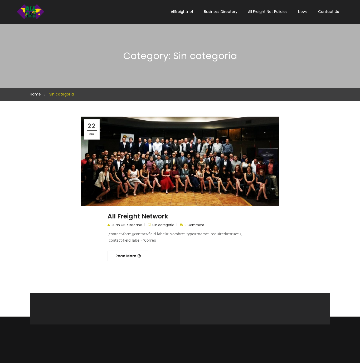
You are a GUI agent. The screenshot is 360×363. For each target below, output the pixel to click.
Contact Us (328, 11)
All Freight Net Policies (268, 11)
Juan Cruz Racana (126, 225)
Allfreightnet (182, 11)
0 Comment (194, 225)
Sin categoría (163, 225)
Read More (126, 256)
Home (35, 94)
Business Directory (220, 11)
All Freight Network (138, 216)
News (303, 11)
